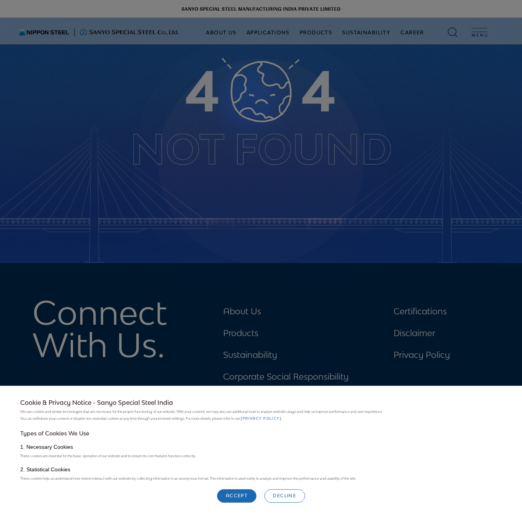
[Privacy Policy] (261, 419)
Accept (237, 495)
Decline (284, 495)
